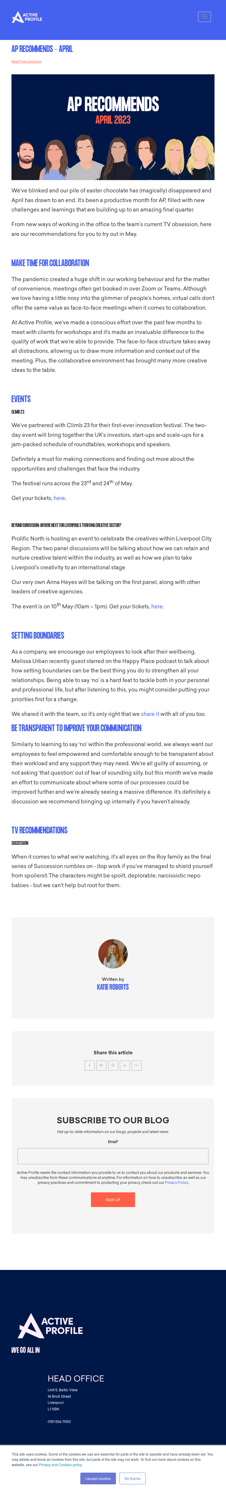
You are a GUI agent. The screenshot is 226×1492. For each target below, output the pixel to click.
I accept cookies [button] (98, 1478)
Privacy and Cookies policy (60, 1464)
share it (150, 714)
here (59, 498)
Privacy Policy (176, 1183)
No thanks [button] (132, 1478)
